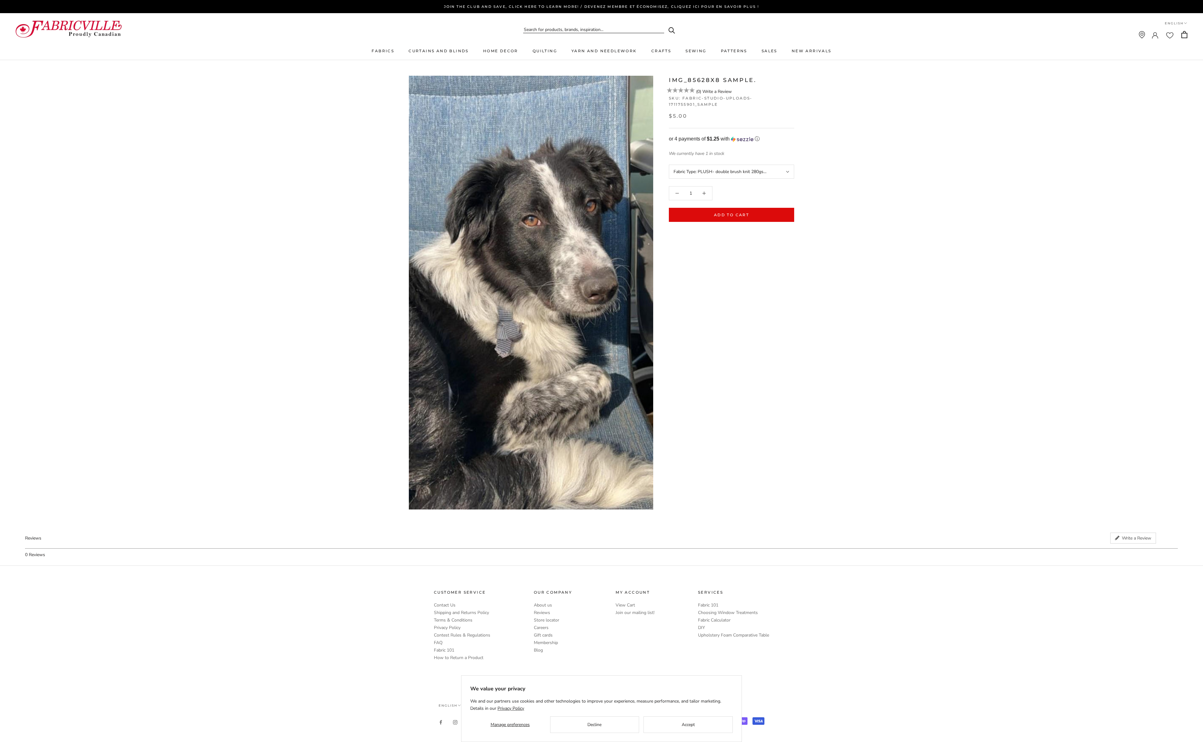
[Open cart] (1184, 34)
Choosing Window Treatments (728, 613)
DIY (701, 628)
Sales (769, 51)
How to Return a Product (458, 658)
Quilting (545, 51)
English (1174, 23)
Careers (541, 628)
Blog (538, 650)
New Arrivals (811, 51)
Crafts (661, 51)
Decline (594, 725)
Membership (546, 643)
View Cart (625, 605)
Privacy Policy (447, 628)
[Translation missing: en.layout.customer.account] (1155, 35)
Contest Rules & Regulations (462, 635)
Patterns (734, 51)
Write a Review (717, 92)
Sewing (695, 51)
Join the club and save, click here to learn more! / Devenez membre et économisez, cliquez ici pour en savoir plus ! (601, 6)
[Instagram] (455, 722)
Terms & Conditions (453, 620)
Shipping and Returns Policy (461, 613)
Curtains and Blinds (439, 51)
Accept (688, 725)
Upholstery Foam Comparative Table (733, 635)
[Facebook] (441, 722)
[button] (731, 139)
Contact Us (445, 605)
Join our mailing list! (635, 613)
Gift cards (543, 635)
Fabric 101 (444, 650)
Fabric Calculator (714, 620)
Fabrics (383, 51)
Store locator (546, 620)
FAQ (438, 643)
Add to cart (731, 214)
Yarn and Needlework (604, 51)
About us (543, 605)
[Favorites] (1170, 34)
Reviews (542, 613)
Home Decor (500, 51)
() (698, 92)
